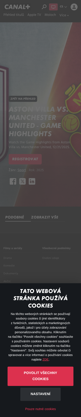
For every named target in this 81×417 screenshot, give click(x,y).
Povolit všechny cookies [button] (40, 376)
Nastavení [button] (40, 394)
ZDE (46, 359)
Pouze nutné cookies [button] (40, 409)
